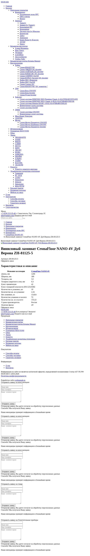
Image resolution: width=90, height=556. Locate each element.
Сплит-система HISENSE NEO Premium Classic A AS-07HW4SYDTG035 (49, 99)
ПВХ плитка (25, 17)
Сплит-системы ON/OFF (29, 112)
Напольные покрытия (19, 10)
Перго (22, 44)
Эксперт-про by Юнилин (30, 31)
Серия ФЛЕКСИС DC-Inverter (32, 74)
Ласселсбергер (21, 57)
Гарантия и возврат (18, 203)
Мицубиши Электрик (23, 116)
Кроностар (24, 33)
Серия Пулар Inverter (28, 95)
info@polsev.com (7, 215)
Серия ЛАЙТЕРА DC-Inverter (31, 72)
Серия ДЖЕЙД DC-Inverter (30, 70)
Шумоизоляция (16, 129)
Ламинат (18, 21)
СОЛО (17, 178)
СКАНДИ (19, 165)
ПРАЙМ (18, 156)
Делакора (18, 53)
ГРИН (17, 110)
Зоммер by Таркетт (27, 25)
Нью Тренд (19, 50)
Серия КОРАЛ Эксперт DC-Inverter (34, 78)
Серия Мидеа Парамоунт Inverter (33, 127)
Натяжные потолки (18, 190)
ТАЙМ (18, 161)
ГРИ (17, 89)
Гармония (19, 173)
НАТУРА (18, 163)
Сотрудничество (12, 207)
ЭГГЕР (22, 42)
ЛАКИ (17, 139)
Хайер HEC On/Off (27, 82)
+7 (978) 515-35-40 (8, 213)
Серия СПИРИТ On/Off (29, 76)
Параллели (19, 180)
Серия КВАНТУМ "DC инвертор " (34, 86)
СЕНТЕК (18, 118)
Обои (12, 133)
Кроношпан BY (26, 27)
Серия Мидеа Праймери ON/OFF (33, 125)
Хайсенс (18, 97)
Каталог (9, 8)
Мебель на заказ (16, 192)
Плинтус (13, 167)
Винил (22, 19)
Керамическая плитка (19, 46)
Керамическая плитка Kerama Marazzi (25, 61)
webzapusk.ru (20, 380)
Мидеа (17, 120)
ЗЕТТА (18, 146)
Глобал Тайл (20, 59)
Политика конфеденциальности (13, 376)
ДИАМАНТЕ (20, 137)
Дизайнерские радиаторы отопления (25, 171)
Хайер (17, 65)
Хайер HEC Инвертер (28, 80)
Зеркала (18, 182)
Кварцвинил (20, 12)
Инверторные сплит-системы (31, 106)
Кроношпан (24, 29)
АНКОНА (19, 154)
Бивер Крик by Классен (29, 40)
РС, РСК (18, 175)
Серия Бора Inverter (27, 93)
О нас (8, 195)
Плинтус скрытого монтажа (26, 169)
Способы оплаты (17, 199)
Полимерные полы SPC (29, 14)
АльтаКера (19, 55)
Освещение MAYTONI (19, 131)
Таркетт (23, 23)
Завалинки (19, 184)
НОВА (17, 152)
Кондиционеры (16, 63)
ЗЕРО (17, 148)
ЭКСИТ (18, 150)
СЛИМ (18, 144)
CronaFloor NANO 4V (40, 271)
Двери (12, 135)
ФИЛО (18, 142)
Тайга (22, 36)
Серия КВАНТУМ (27, 67)
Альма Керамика (21, 48)
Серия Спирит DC (27, 84)
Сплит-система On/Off (29, 108)
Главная (9, 6)
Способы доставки (17, 201)
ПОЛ (5, 2)
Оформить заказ (7, 261)
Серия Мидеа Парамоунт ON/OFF (33, 122)
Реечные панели (16, 188)
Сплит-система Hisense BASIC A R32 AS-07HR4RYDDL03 (43, 103)
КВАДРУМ (19, 186)
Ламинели (24, 38)
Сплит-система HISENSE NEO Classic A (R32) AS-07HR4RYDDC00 (47, 101)
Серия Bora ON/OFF (28, 91)
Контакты (9, 205)
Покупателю (11, 197)
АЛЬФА (18, 159)
